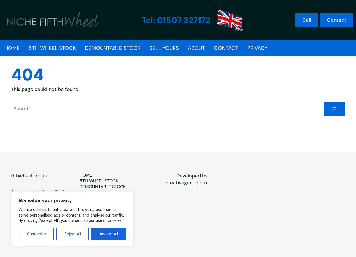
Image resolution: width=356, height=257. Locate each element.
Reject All (73, 233)
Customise (36, 233)
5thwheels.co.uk (29, 175)
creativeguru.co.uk (186, 182)
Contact (336, 20)
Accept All (109, 233)
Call (306, 20)
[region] (72, 218)
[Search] (334, 109)
